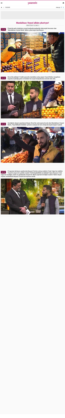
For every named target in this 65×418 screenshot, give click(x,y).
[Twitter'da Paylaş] (63, 7)
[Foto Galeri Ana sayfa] (1, 7)
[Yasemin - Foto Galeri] (32, 3)
